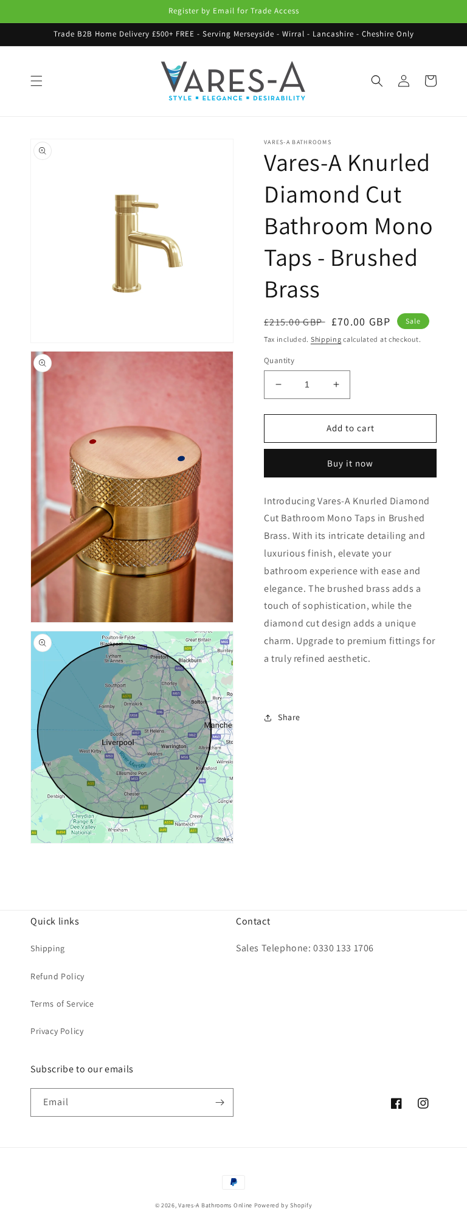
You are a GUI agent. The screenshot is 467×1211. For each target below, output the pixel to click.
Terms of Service (62, 1003)
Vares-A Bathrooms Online (216, 1205)
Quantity (279, 360)
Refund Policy (57, 976)
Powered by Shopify (283, 1205)
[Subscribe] (219, 1102)
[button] (36, 81)
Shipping (326, 339)
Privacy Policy (56, 1030)
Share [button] (289, 717)
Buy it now (350, 463)
